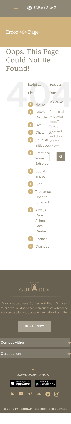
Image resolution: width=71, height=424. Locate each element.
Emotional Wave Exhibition (43, 158)
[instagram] (56, 394)
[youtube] (21, 394)
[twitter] (12, 394)
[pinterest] (30, 394)
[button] (35, 342)
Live (39, 125)
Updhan (41, 239)
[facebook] (47, 394)
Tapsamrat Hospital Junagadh (43, 196)
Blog (39, 184)
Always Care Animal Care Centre (41, 220)
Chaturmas (44, 132)
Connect (42, 246)
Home (40, 104)
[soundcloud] (38, 394)
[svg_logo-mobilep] (41, 5)
